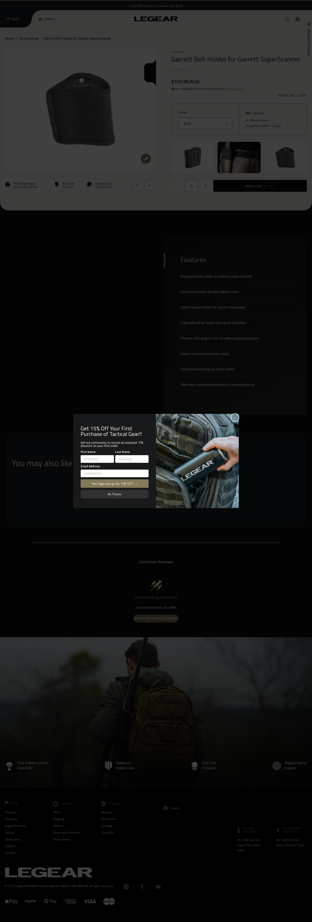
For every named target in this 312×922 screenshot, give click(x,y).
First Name (88, 451)
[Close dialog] (235, 417)
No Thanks (114, 494)
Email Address (90, 466)
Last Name (122, 451)
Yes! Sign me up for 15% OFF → (115, 483)
